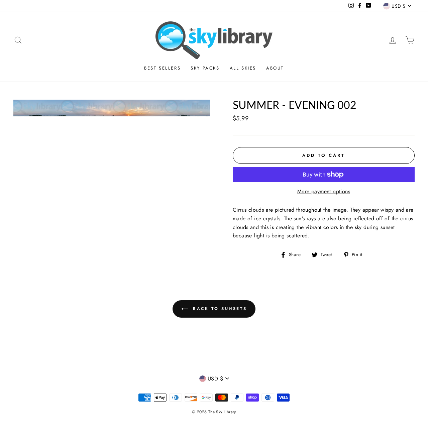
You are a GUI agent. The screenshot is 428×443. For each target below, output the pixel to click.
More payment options (323, 191)
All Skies (243, 68)
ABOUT (275, 68)
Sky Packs (205, 68)
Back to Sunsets (219, 309)
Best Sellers (162, 68)
